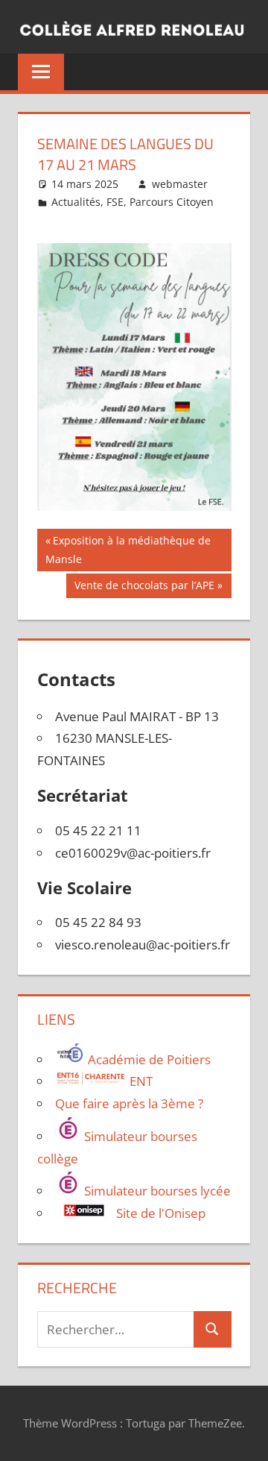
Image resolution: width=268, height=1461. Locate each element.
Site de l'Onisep (159, 1213)
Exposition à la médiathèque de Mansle (128, 549)
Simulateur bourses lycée (156, 1190)
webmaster (180, 184)
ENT (140, 1081)
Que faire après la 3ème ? (129, 1103)
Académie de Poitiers (148, 1059)
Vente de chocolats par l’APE (144, 587)
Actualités (75, 202)
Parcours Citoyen (172, 202)
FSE (115, 202)
